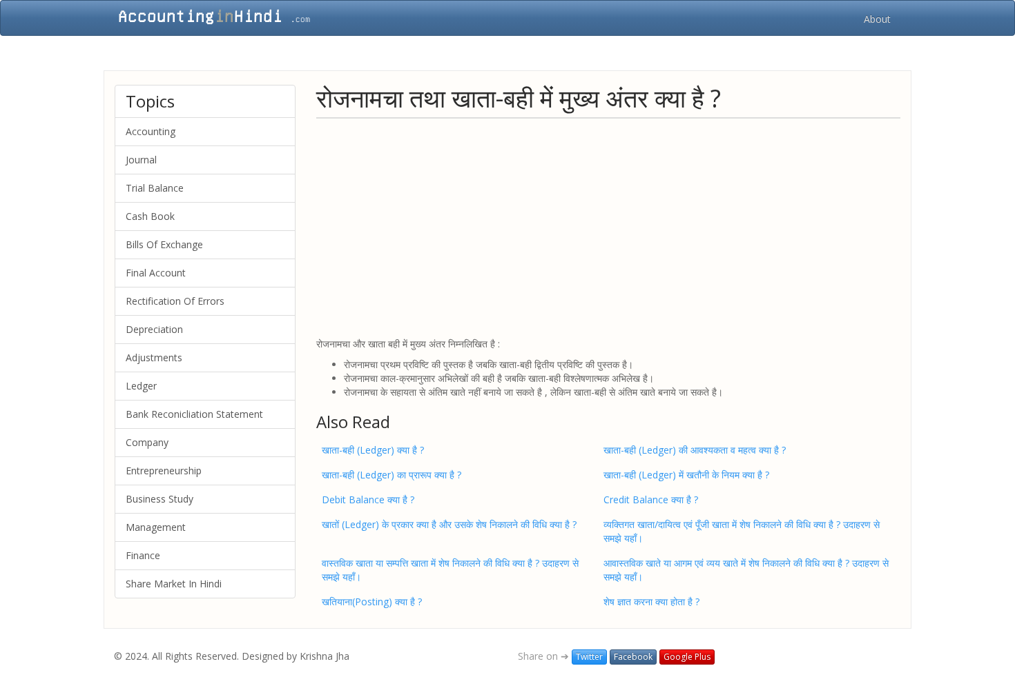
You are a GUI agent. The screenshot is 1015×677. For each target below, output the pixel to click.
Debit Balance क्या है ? (368, 499)
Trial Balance (155, 187)
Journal (141, 159)
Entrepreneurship (164, 470)
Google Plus (687, 657)
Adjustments (154, 357)
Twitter (589, 657)
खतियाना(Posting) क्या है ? (372, 601)
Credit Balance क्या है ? (650, 499)
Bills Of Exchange (164, 244)
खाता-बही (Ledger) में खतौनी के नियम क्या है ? (686, 474)
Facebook (633, 657)
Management (156, 527)
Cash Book (150, 216)
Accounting (150, 131)
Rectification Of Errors (175, 300)
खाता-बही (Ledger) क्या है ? (373, 449)
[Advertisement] (608, 226)
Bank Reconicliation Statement (194, 414)
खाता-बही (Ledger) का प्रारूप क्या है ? (391, 474)
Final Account (156, 272)
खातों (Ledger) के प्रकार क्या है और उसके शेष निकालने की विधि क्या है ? (449, 524)
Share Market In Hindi (174, 583)
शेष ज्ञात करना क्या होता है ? (651, 601)
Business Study (159, 498)
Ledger (141, 385)
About (877, 19)
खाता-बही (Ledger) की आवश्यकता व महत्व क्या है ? (694, 449)
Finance (143, 555)
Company (147, 442)
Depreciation (154, 329)
